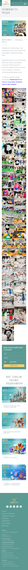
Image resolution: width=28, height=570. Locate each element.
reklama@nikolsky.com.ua (8, 564)
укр (21, 0)
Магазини (6, 521)
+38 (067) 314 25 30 (7, 552)
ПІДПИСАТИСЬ (14, 365)
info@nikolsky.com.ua (7, 546)
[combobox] (6, 362)
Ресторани (6, 523)
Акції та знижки (8, 514)
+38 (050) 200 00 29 (8, 540)
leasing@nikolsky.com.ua (8, 555)
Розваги (5, 518)
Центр (4, 511)
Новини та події (8, 516)
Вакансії (5, 526)
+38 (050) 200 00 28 (8, 544)
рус (25, 0)
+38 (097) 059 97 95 (7, 562)
